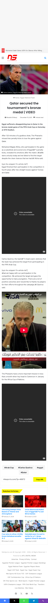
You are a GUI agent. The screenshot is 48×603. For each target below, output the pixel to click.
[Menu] (3, 58)
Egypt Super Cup (34, 570)
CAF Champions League (33, 574)
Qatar (24, 472)
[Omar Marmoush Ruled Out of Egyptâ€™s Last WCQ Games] (35, 501)
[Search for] (45, 58)
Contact (34, 559)
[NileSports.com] (12, 57)
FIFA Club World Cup (29, 584)
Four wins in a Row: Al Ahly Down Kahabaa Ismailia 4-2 (12, 536)
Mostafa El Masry (11, 117)
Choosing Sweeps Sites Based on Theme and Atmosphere (11, 511)
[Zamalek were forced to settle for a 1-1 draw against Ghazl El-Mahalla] (35, 526)
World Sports (23, 581)
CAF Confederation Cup (16, 577)
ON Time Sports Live (10, 581)
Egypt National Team (27, 98)
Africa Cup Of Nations (33, 577)
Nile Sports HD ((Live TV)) (15, 574)
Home (17, 98)
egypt (40, 467)
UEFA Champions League (12, 584)
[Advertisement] (24, 24)
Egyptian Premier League (11, 563)
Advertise (14, 559)
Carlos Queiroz (25, 467)
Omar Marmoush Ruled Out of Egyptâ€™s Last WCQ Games (34, 511)
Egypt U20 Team (13, 570)
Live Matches (19, 588)
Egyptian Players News (32, 566)
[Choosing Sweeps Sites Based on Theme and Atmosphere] (12, 501)
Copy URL (39, 479)
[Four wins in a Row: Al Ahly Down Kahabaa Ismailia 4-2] (12, 526)
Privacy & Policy (24, 559)
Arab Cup (9, 467)
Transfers (41, 584)
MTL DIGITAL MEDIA (29, 556)
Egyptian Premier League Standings (33, 563)
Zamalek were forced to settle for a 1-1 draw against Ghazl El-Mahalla (35, 536)
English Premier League (37, 581)
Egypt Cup (23, 570)
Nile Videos (29, 588)
